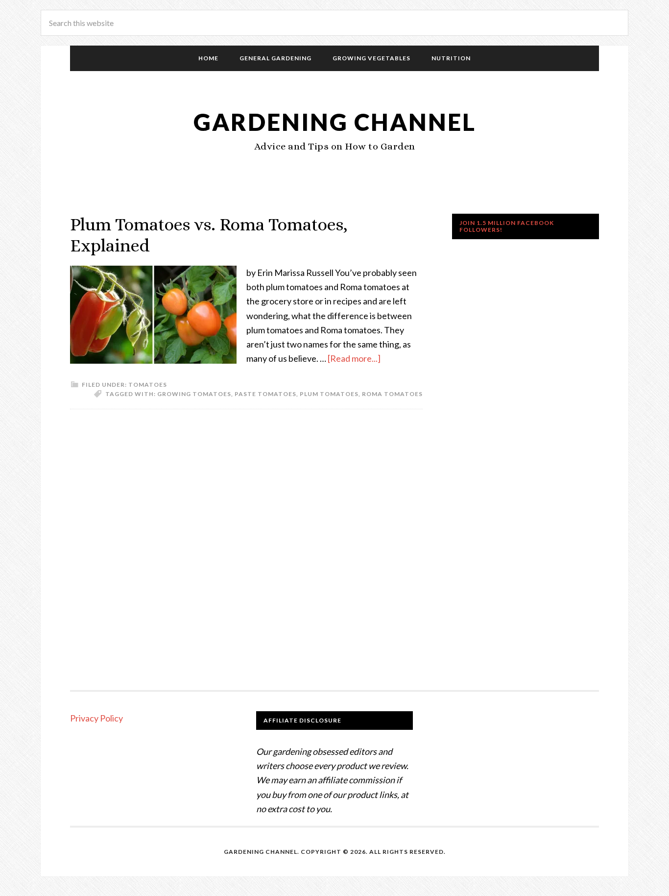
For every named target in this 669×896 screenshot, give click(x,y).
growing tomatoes (194, 394)
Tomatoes (147, 384)
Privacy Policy (96, 718)
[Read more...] (354, 358)
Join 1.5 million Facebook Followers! (506, 226)
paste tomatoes (265, 394)
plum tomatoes (329, 394)
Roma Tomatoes (392, 394)
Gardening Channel (334, 122)
